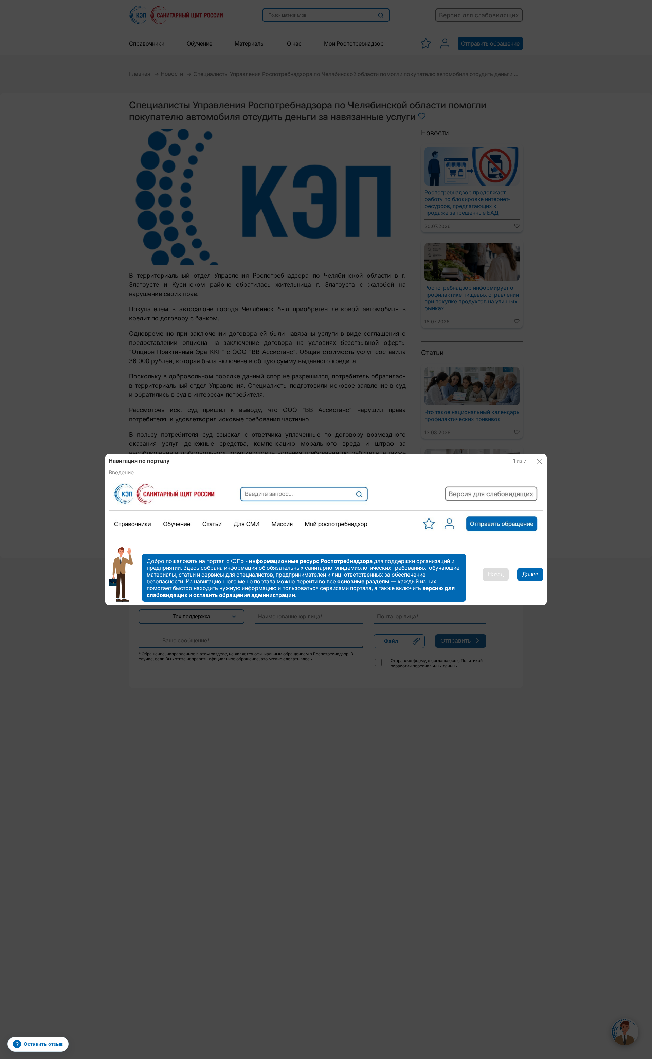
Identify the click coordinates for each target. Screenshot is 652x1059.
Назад (496, 574)
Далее (530, 574)
